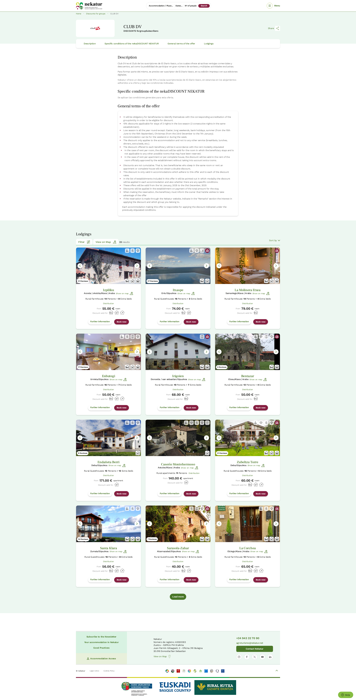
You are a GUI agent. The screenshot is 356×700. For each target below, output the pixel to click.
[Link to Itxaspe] (178, 266)
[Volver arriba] (277, 671)
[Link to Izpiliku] (108, 266)
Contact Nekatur (254, 648)
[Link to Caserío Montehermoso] (178, 438)
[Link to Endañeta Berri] (108, 438)
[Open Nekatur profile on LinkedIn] (270, 657)
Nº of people (190, 6)
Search (204, 6)
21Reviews (83, 281)
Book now (121, 322)
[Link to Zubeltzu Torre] (247, 438)
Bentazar (247, 376)
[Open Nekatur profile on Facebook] (247, 657)
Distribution (108, 303)
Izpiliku (108, 290)
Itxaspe (178, 290)
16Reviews (83, 539)
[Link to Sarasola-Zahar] (178, 524)
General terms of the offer (181, 43)
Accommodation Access (103, 658)
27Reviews (153, 281)
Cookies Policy (108, 671)
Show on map (122, 293)
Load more (178, 596)
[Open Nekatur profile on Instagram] (239, 657)
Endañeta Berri (108, 462)
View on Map (103, 241)
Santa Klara (108, 548)
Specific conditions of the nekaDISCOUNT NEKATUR (132, 43)
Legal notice (94, 671)
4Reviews (221, 367)
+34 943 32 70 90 (247, 638)
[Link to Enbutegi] (108, 352)
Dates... (178, 6)
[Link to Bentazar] (247, 352)
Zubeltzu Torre (247, 462)
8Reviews (82, 453)
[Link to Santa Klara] (108, 524)
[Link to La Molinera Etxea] (247, 266)
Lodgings (208, 43)
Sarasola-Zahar (178, 548)
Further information (100, 321)
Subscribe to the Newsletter (101, 636)
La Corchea (247, 548)
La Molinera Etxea (247, 290)
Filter (81, 241)
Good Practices (101, 647)
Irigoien (178, 376)
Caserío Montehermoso (178, 464)
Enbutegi (108, 376)
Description (90, 43)
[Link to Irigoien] (178, 352)
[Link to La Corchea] (247, 524)
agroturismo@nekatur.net (249, 643)
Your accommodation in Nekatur (101, 642)
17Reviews (83, 367)
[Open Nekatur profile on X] (254, 657)
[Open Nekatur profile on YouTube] (262, 657)
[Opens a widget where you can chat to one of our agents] (345, 695)
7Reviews (152, 539)
